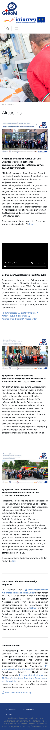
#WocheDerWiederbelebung (18, 692)
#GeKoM (32, 313)
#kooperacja (22, 316)
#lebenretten (31, 319)
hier (31, 224)
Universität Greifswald (32, 675)
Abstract (33, 608)
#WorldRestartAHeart (15, 313)
